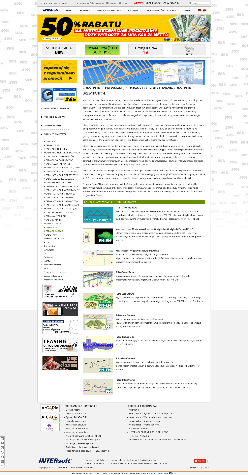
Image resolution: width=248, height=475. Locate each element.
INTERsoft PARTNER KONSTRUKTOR (148, 432)
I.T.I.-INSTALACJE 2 (139, 436)
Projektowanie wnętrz (76, 421)
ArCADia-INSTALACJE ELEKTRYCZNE (61, 175)
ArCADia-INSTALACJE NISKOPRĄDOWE (62, 168)
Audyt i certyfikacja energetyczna (82, 447)
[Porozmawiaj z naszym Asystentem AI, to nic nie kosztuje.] (59, 101)
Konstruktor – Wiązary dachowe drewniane (150, 417)
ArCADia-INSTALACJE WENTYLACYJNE (62, 190)
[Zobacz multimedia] (82, 4)
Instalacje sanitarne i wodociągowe (82, 440)
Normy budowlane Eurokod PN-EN (83, 436)
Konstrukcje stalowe (75, 425)
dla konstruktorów (128, 460)
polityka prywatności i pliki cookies (51, 467)
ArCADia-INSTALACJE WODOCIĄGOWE (62, 209)
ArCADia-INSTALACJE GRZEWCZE (59, 194)
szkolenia (133, 463)
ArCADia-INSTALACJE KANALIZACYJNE (62, 205)
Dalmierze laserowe (53, 276)
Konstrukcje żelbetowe (77, 429)
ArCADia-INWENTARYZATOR (57, 164)
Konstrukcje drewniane (76, 432)
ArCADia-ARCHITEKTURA (55, 149)
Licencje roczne (72, 410)
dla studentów (145, 463)
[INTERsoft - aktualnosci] (2, 463)
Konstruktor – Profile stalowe (144, 425)
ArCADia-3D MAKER (53, 220)
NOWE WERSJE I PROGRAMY (57, 108)
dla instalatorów (148, 460)
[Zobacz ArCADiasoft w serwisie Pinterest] (2, 454)
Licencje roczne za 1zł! (76, 414)
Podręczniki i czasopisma (55, 272)
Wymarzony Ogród (52, 265)
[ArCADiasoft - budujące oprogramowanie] (50, 412)
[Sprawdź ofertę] (59, 83)
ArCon (46, 242)
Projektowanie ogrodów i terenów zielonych (87, 451)
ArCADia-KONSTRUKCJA (55, 216)
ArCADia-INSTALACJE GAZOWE (58, 198)
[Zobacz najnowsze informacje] (97, 4)
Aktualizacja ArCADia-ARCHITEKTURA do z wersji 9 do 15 (157, 440)
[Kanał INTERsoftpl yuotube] (2, 440)
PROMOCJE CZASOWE (54, 117)
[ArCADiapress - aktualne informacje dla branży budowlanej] (50, 421)
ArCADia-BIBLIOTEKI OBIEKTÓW (59, 156)
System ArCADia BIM (76, 417)
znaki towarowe (74, 467)
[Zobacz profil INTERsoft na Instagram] (2, 449)
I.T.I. (46, 254)
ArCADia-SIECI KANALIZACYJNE (58, 212)
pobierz (124, 463)
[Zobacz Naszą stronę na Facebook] (2, 444)
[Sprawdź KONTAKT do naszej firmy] (112, 4)
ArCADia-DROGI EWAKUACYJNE (58, 160)
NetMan (47, 261)
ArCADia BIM (49, 142)
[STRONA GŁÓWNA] (50, 11)
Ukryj (174, 473)
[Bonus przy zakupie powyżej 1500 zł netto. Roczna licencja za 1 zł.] (145, 55)
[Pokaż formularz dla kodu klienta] (60, 334)
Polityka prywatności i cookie (158, 473)
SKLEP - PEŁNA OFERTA (55, 134)
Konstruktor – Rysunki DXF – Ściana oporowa (151, 414)
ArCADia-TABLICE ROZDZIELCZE (59, 179)
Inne (46, 268)
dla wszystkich (92, 460)
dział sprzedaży (98, 463)
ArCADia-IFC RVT (51, 145)
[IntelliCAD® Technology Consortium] (50, 431)
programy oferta (112, 463)
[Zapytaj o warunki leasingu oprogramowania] (60, 352)
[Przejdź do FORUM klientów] (124, 4)
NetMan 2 (134, 410)
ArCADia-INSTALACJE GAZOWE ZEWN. (62, 201)
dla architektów (109, 460)
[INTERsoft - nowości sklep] (2, 458)
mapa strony (88, 467)
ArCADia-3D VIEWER (53, 224)
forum (87, 463)
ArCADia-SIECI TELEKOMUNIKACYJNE (61, 186)
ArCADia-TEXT (50, 227)
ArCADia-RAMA (50, 235)
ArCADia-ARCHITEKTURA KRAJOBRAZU (62, 153)
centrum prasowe (160, 463)
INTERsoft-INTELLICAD (54, 239)
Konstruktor (49, 246)
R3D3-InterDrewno (138, 429)
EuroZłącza (49, 250)
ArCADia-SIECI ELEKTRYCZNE (57, 183)
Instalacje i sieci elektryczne (79, 444)
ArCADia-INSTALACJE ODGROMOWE (61, 171)
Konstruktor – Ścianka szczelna (144, 421)
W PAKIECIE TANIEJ (53, 126)
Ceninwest (49, 257)
